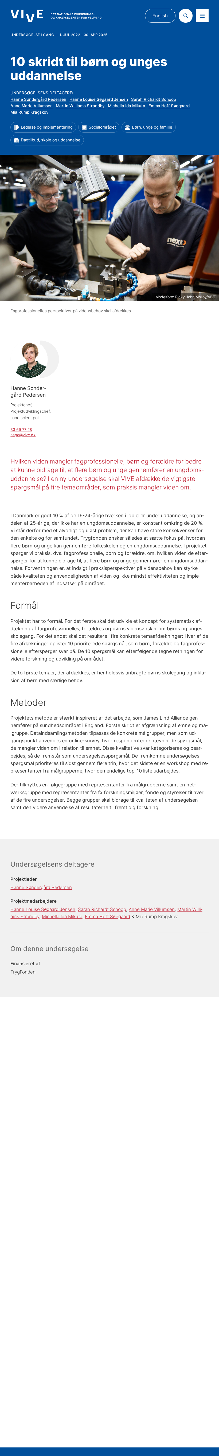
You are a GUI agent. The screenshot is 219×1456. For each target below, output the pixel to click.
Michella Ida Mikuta (126, 105)
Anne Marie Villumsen (31, 105)
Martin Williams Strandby (80, 105)
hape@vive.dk (23, 434)
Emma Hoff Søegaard (169, 105)
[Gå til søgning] (186, 16)
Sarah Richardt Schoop (153, 99)
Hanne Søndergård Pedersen (38, 99)
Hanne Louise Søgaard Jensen (98, 99)
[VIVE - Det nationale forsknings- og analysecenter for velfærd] (55, 16)
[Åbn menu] (202, 15)
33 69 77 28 (21, 429)
